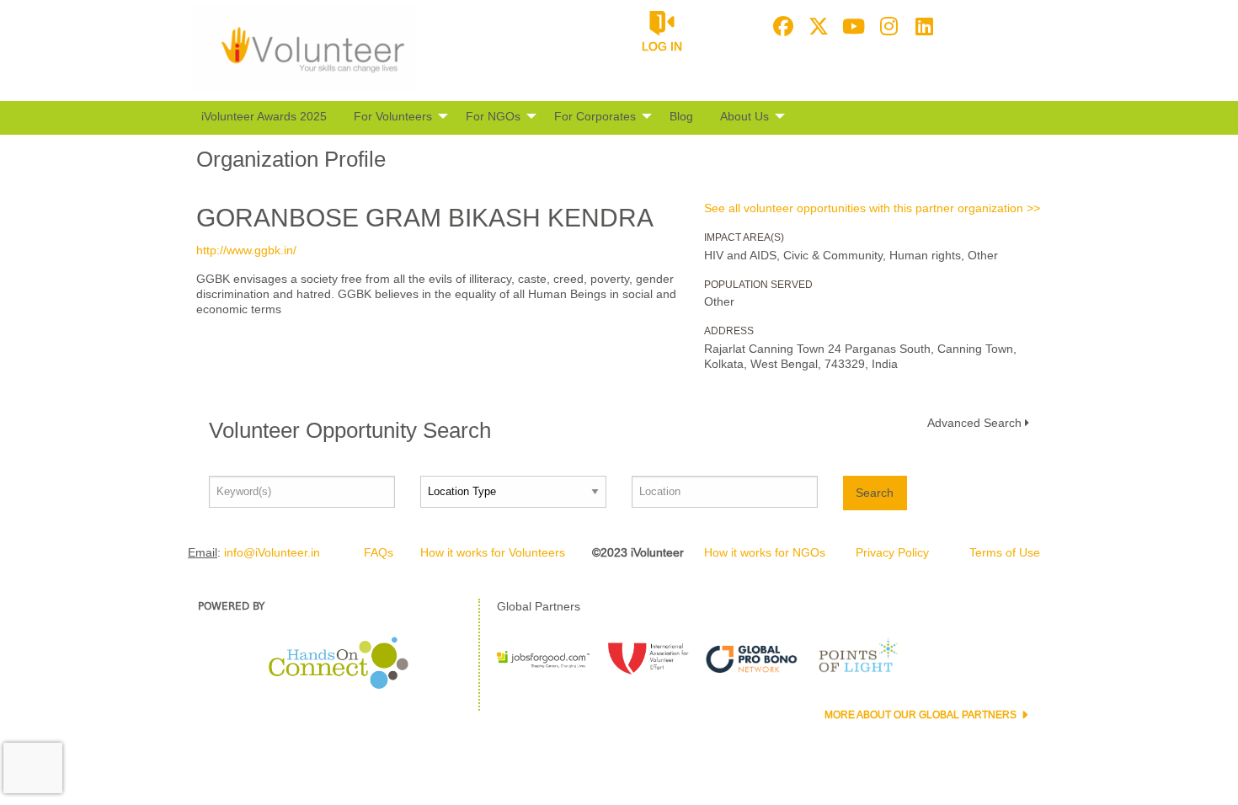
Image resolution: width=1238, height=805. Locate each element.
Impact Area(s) (744, 237)
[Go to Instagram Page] (886, 26)
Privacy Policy (892, 552)
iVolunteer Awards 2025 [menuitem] (264, 116)
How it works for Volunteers (492, 552)
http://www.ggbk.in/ (246, 250)
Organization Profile (291, 159)
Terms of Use (1004, 552)
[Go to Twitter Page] (816, 26)
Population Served (758, 285)
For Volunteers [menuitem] (393, 116)
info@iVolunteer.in (272, 552)
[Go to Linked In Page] (922, 26)
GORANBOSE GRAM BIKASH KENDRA (425, 218)
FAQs (378, 552)
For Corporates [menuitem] (595, 116)
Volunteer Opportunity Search (350, 430)
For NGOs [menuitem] (493, 116)
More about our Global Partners (921, 715)
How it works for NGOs (764, 552)
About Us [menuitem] (744, 116)
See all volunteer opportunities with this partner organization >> (872, 208)
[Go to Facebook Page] (780, 26)
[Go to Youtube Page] (851, 26)
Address (729, 331)
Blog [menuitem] (681, 116)
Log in (662, 46)
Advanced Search (974, 422)
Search (875, 492)
